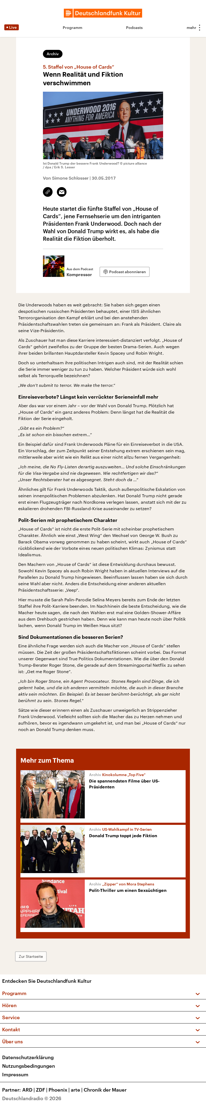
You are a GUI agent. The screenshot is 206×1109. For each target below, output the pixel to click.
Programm (72, 27)
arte (77, 1090)
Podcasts (134, 27)
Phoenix (59, 1090)
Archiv (53, 53)
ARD (28, 1090)
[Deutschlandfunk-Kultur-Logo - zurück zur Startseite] (103, 13)
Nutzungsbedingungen (28, 1066)
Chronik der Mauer (105, 1090)
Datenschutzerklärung (28, 1057)
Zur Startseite (31, 956)
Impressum (15, 1074)
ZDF (41, 1090)
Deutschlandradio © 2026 (31, 1098)
